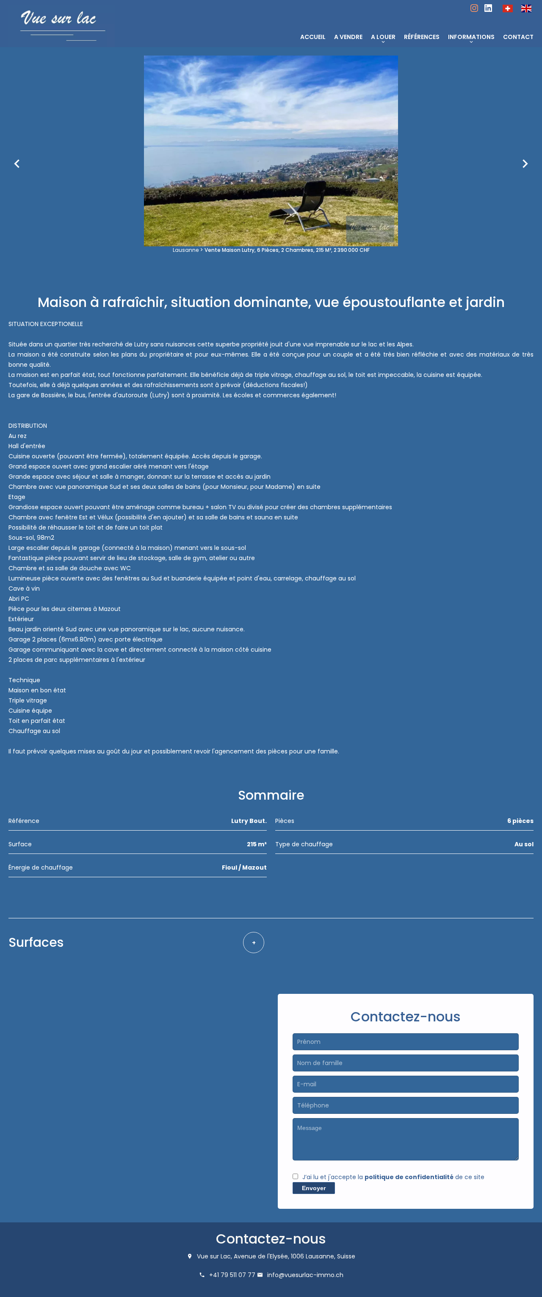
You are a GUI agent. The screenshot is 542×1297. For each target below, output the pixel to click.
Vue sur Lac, (214, 1256)
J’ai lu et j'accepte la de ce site (393, 1177)
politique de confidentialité (409, 1177)
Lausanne (186, 250)
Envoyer (314, 1188)
